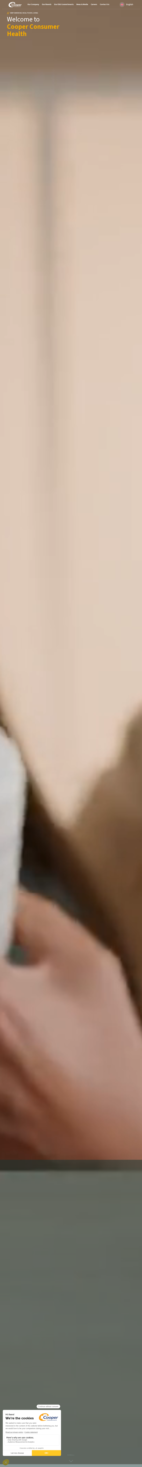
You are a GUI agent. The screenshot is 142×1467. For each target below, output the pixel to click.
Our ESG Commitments (64, 4)
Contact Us (104, 4)
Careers (94, 4)
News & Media (82, 4)
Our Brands (46, 4)
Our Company (33, 4)
